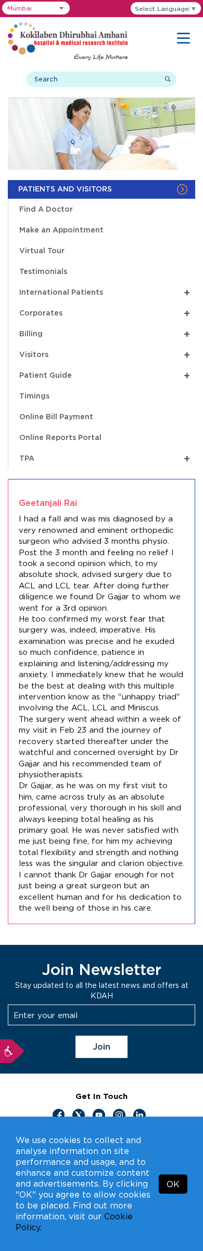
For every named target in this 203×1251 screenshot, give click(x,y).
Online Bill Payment (56, 416)
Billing (104, 334)
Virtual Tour (42, 250)
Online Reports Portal (60, 437)
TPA (104, 458)
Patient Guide (104, 375)
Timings (34, 396)
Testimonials (43, 271)
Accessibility (12, 1051)
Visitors (104, 355)
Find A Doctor (46, 209)
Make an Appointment (61, 229)
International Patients (104, 292)
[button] (36, 8)
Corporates (104, 313)
